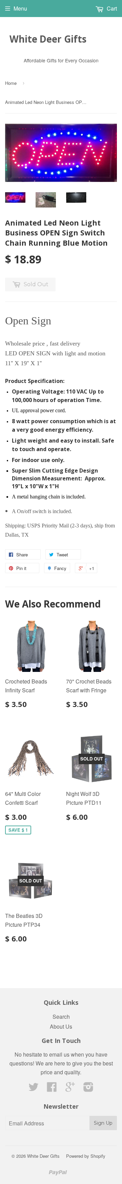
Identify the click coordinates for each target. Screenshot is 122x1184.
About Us (61, 1026)
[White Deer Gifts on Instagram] (88, 1089)
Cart (111, 8)
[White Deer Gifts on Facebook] (52, 1089)
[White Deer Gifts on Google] (70, 1089)
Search (61, 1016)
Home (11, 83)
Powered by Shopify (85, 1156)
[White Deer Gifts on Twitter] (33, 1089)
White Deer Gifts (47, 38)
